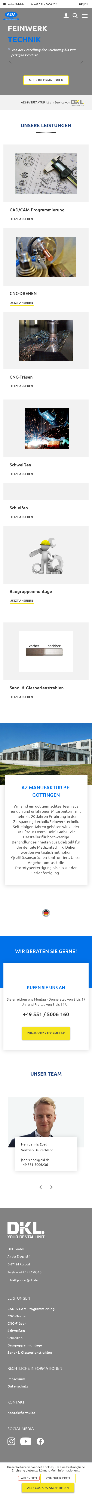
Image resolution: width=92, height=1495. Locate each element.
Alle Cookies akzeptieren (48, 1488)
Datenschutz (17, 1386)
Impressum (16, 1378)
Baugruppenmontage (24, 1345)
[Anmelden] (66, 15)
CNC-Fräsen (16, 1323)
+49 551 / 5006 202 (45, 4)
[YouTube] (25, 1441)
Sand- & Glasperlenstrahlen (29, 1352)
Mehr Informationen (46, 80)
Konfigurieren (58, 1478)
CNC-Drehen (17, 1316)
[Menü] (75, 15)
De (81, 4)
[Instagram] (11, 1441)
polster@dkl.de (15, 4)
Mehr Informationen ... (65, 1470)
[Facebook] (40, 1441)
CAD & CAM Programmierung (31, 1308)
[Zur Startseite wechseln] (11, 16)
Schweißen (16, 1330)
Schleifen (14, 1337)
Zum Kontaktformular (46, 1033)
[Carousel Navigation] (46, 1187)
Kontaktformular (21, 1412)
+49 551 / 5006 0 (30, 1272)
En (86, 4)
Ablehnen (29, 1478)
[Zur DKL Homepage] (77, 102)
